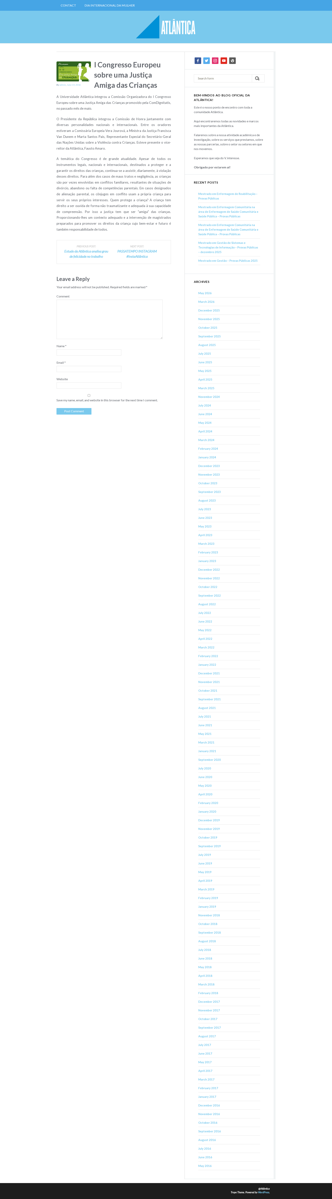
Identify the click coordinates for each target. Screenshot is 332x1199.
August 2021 (207, 708)
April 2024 (205, 431)
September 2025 (209, 336)
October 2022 (207, 587)
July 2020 (204, 768)
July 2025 (204, 353)
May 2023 (205, 526)
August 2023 (207, 500)
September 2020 (209, 759)
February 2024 (208, 448)
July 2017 (204, 1045)
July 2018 (204, 949)
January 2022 (207, 664)
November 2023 (209, 474)
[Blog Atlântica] (166, 27)
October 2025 (207, 327)
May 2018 (205, 967)
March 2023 (206, 543)
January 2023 (207, 561)
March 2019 (206, 889)
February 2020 (208, 803)
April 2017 (205, 1070)
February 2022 (208, 656)
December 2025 (209, 310)
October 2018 (207, 924)
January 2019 (207, 906)
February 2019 (208, 898)
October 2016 (207, 1122)
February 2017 (208, 1088)
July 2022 (204, 612)
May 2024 (205, 422)
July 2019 (204, 854)
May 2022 (205, 630)
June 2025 (205, 362)
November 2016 (209, 1114)
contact (68, 5)
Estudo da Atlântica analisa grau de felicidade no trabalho (86, 251)
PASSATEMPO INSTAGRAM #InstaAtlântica (137, 251)
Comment (63, 296)
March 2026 (206, 301)
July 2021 (204, 716)
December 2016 (209, 1105)
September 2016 (209, 1131)
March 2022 (206, 647)
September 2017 (209, 1027)
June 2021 (205, 725)
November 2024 (209, 396)
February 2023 (208, 552)
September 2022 (209, 595)
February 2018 (208, 993)
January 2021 (207, 751)
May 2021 (205, 733)
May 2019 (205, 872)
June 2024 (205, 414)
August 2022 (207, 604)
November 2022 (209, 578)
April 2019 (205, 880)
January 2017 (207, 1096)
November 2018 (209, 915)
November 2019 (209, 829)
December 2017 (209, 1001)
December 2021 (209, 673)
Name (61, 346)
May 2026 (205, 293)
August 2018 (207, 941)
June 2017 (205, 1053)
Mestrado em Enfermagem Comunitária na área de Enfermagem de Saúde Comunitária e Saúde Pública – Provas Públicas (228, 211)
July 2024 (204, 405)
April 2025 (205, 379)
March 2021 (206, 742)
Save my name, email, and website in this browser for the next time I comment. (107, 400)
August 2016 (207, 1140)
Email (61, 362)
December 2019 (209, 820)
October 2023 (207, 483)
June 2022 (205, 621)
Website (62, 379)
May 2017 (205, 1062)
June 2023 (205, 517)
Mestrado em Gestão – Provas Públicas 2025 (228, 260)
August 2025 (207, 345)
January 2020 (207, 811)
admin (63, 85)
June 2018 (205, 958)
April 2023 (205, 535)
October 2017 (207, 1019)
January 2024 (207, 457)
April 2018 (205, 975)
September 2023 (209, 492)
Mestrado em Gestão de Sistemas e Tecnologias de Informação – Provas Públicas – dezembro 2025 (228, 247)
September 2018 (209, 932)
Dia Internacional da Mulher (110, 5)
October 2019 (207, 837)
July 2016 (204, 1148)
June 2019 (205, 863)
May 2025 (205, 371)
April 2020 (205, 794)
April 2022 (205, 638)
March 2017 (206, 1079)
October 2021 (207, 690)
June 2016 (205, 1157)
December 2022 (209, 569)
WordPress (263, 1192)
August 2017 (207, 1036)
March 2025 (206, 388)
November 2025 (209, 319)
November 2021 (209, 682)
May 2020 (205, 785)
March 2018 (206, 984)
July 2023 (204, 509)
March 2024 (206, 440)
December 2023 (209, 466)
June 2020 (205, 777)
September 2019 (209, 846)
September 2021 (209, 699)
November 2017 (209, 1010)
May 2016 (205, 1166)
